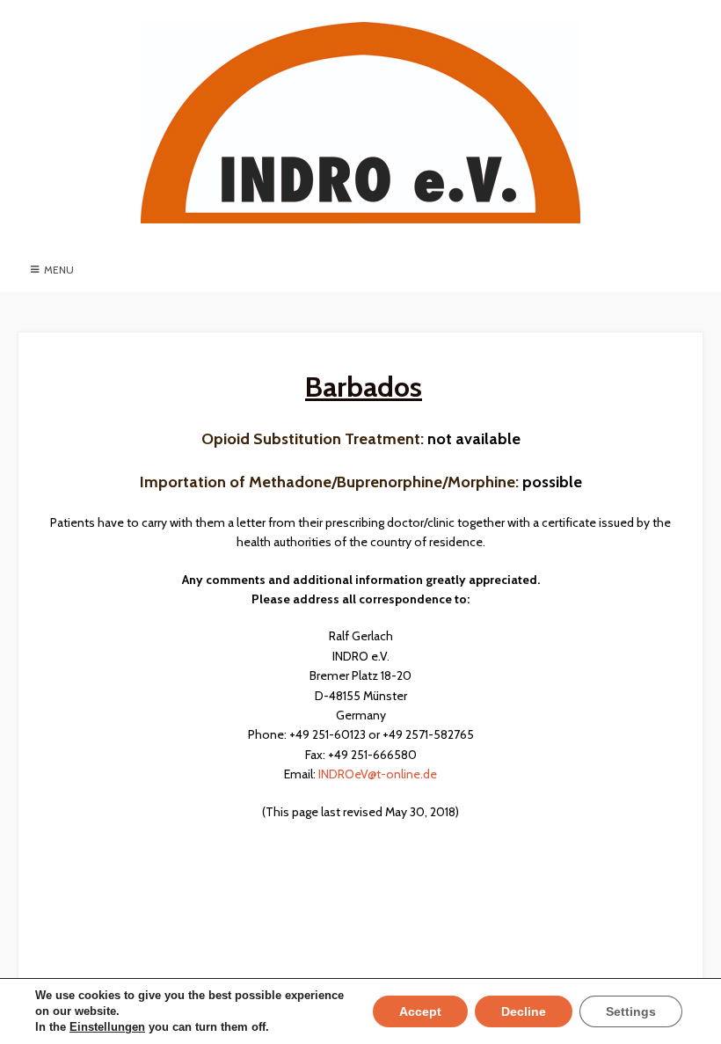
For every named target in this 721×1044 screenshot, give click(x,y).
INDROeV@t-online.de (377, 774)
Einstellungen (107, 1026)
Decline (523, 1011)
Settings (631, 1011)
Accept (420, 1011)
